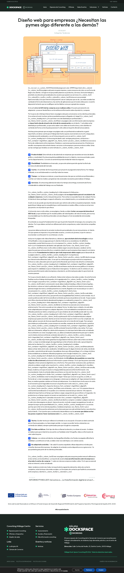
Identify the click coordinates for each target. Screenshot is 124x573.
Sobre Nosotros (12, 1)
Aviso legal (11, 561)
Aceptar (101, 570)
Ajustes (77, 570)
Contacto (114, 7)
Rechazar (89, 570)
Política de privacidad (23, 561)
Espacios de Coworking (57, 7)
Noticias (105, 7)
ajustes (65, 571)
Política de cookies (39, 561)
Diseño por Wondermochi (108, 561)
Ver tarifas (113, 1)
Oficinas (71, 7)
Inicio (45, 7)
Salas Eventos (82, 7)
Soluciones (93, 7)
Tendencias (66, 33)
